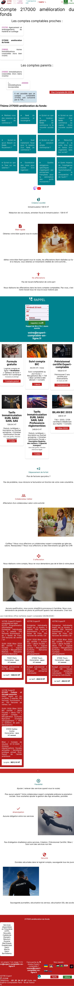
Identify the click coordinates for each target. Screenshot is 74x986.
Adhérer (67, 977)
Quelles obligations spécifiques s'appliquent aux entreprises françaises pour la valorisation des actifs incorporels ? (46, 172)
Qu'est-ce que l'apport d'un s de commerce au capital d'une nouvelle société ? (65, 122)
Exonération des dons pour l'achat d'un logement (27, 166)
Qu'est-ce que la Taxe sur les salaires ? (9, 165)
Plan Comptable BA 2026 (61, 92)
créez (12, 441)
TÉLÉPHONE (32, 317)
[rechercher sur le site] (1, 985)
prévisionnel (63, 385)
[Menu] (62, 2)
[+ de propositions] (37, 771)
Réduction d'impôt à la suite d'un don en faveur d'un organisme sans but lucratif (65, 146)
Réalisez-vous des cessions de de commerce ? (9, 119)
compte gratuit (13, 381)
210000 (5, 72)
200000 (25, 83)
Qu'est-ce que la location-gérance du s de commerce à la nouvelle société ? (46, 122)
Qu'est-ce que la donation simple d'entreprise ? (46, 144)
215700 (5, 27)
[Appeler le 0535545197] (45, 2)
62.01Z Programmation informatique (12, 626)
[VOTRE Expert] (39, 976)
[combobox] (37, 307)
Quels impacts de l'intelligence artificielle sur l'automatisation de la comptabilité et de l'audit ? (65, 170)
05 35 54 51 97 (18, 980)
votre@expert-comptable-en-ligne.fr (37, 335)
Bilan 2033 (63, 428)
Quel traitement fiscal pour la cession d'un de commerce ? (27, 145)
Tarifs (54, 977)
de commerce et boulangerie (27, 118)
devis (38, 384)
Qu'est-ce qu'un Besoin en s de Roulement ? (9, 144)
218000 (5, 49)
